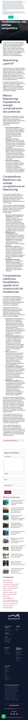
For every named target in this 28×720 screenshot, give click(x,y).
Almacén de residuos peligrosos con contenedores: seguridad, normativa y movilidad (18, 518)
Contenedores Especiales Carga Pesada (19, 658)
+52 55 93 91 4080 (8, 630)
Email (5, 479)
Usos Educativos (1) (8, 605)
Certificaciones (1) (8, 582)
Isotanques (18, 660)
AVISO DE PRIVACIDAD (14, 705)
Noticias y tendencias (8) (10, 594)
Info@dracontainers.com (9, 634)
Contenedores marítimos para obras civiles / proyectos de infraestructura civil (17, 571)
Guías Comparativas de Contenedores (11, 686)
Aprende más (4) (7, 580)
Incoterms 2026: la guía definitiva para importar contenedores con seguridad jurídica (17, 510)
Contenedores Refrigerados (18, 653)
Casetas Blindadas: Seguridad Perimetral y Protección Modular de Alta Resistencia (17, 525)
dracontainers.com (20, 708)
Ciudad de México (8, 678)
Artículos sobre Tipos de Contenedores (11, 691)
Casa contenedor (7, 653)
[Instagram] (14, 714)
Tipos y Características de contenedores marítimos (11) (10, 601)
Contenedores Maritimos (10, 440)
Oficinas (17, 630)
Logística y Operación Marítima (10, 693)
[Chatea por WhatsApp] (3, 716)
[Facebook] (11, 714)
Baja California (7, 671)
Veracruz (6, 667)
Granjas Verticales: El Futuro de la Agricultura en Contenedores (17, 555)
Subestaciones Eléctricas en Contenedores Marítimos (18, 533)
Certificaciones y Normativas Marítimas (11, 699)
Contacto (17, 629)
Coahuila (6, 670)
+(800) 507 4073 (7, 629)
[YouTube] (17, 714)
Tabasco (6, 674)
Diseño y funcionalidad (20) (10, 586)
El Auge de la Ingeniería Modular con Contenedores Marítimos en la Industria (17, 540)
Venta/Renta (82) (7, 607)
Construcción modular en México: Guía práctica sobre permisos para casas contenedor (18, 548)
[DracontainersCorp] (14, 617)
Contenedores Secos (19, 651)
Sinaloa (6, 676)
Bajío (5, 672)
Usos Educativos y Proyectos (10, 697)
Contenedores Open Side (19, 655)
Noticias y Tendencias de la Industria (11, 690)
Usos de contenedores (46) (10, 603)
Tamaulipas (7, 679)
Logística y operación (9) (9, 592)
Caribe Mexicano (7, 668)
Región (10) (6, 596)
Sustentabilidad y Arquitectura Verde (11, 698)
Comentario (7, 456)
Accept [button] (11, 17)
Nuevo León (7, 675)
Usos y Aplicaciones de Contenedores (11, 687)
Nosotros (17, 627)
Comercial (6, 649)
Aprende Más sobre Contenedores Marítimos (12, 695)
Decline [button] (17, 17)
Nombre (6, 473)
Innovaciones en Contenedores (10, 694)
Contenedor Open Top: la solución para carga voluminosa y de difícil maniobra (18, 502)
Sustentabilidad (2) (8, 598)
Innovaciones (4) (7, 590)
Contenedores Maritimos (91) (11, 584)
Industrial (6, 650)
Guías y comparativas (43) (10, 588)
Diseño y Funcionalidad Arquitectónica (11, 689)
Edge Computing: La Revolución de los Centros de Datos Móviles (18, 563)
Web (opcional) (8, 485)
